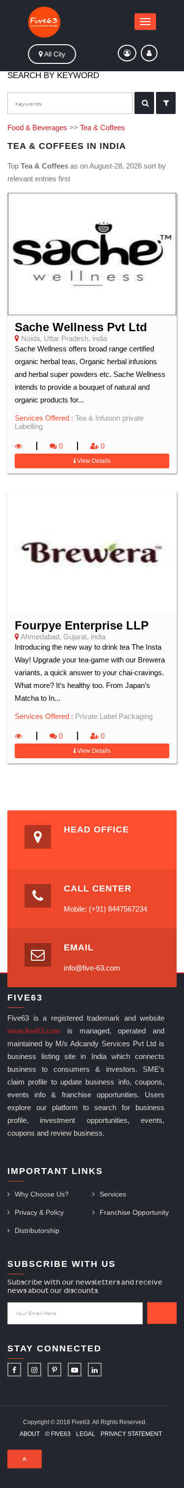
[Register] (127, 53)
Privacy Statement (131, 1434)
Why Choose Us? (42, 1194)
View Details (93, 461)
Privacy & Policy (39, 1212)
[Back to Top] (24, 1459)
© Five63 (58, 1434)
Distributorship (37, 1230)
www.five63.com (33, 1031)
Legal (85, 1434)
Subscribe (162, 1313)
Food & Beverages (37, 127)
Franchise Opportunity (134, 1212)
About (30, 1434)
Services (113, 1194)
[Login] (149, 53)
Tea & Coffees (102, 127)
